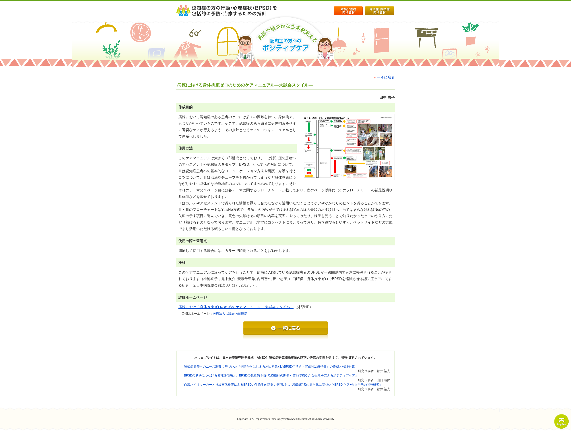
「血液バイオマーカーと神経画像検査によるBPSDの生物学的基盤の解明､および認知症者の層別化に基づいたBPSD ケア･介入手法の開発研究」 (282, 384)
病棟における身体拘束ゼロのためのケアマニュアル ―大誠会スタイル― (236, 307)
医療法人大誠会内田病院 (230, 313)
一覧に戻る (386, 77)
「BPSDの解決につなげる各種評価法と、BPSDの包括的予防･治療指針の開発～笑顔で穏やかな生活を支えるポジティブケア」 (269, 375)
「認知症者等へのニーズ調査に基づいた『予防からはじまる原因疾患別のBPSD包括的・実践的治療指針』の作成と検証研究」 (269, 366)
